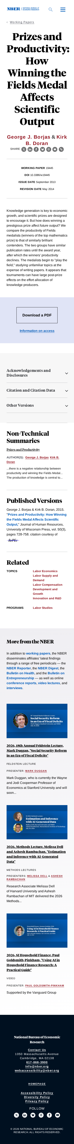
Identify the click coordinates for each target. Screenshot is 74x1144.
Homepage (37, 1083)
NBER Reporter (19, 668)
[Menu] (62, 9)
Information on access (37, 331)
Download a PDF (37, 315)
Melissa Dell (37, 876)
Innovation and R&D (47, 598)
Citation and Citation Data (31, 390)
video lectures (49, 683)
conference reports (21, 683)
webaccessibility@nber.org (37, 1070)
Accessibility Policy (37, 1093)
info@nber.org (37, 1066)
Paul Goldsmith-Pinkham (44, 985)
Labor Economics (45, 571)
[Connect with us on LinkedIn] (24, 1115)
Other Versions (20, 405)
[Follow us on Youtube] (57, 1115)
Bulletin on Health (20, 673)
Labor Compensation (47, 584)
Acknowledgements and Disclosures (29, 373)
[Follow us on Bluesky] (32, 1115)
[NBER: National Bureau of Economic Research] (24, 9)
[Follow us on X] (16, 1115)
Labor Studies (43, 607)
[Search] (50, 9)
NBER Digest (48, 668)
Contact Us (37, 1049)
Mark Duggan (36, 770)
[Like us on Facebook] (49, 1115)
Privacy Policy (37, 1101)
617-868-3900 (37, 1062)
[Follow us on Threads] (41, 1115)
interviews (14, 688)
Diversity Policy (37, 1097)
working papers (38, 653)
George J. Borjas (28, 137)
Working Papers (22, 22)
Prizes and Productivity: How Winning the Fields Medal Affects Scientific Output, (37, 519)
